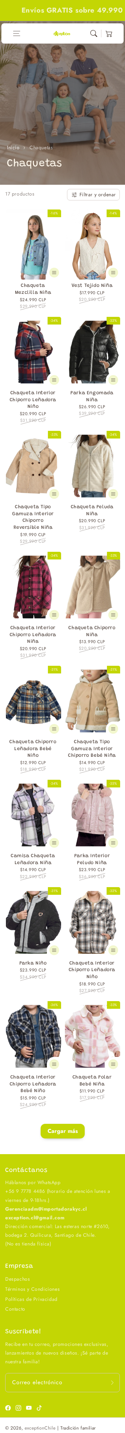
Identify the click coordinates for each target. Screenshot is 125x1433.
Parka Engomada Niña (91, 397)
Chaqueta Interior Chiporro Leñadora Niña (33, 635)
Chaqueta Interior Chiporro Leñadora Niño (33, 400)
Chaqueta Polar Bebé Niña (92, 1081)
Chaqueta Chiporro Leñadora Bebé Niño (32, 749)
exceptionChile (40, 1428)
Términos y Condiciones (32, 1289)
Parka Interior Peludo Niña (92, 860)
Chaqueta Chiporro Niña (91, 632)
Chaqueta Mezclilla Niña (33, 289)
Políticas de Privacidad (31, 1299)
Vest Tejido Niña (92, 285)
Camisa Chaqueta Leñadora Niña (33, 860)
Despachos (17, 1278)
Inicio (13, 147)
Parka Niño (33, 963)
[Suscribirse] (112, 1383)
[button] (16, 33)
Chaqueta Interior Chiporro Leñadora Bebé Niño (33, 1084)
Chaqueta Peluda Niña (92, 511)
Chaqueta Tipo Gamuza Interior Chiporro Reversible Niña (33, 517)
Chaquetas (41, 147)
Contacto (15, 1308)
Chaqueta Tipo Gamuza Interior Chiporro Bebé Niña (92, 749)
